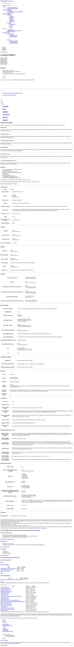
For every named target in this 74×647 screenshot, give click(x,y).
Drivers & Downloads (14, 40)
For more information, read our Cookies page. (12, 643)
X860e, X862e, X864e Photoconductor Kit (8, 568)
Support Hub (12, 34)
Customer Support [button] (6, 32)
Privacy (4, 638)
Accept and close (4, 645)
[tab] (38, 106)
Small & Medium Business (12, 7)
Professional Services (11, 31)
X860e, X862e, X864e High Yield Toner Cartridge (10, 579)
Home (4, 47)
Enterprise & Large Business (12, 8)
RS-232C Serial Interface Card (6, 588)
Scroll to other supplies (4, 555)
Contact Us (5, 622)
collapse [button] (1, 562)
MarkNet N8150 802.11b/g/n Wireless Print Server (10, 600)
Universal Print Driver (14, 42)
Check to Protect (10, 12)
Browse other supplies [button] (4, 564)
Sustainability (5, 629)
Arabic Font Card (4, 606)
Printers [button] (4, 6)
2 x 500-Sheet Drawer (5, 597)
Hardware (4, 49)
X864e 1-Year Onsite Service (6, 602)
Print (10, 26)
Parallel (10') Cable (4, 595)
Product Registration (13, 35)
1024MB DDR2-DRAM (5, 592)
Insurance (11, 19)
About (4, 621)
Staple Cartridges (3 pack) (5, 570)
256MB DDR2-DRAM (5, 587)
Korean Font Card (4, 610)
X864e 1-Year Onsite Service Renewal (8, 609)
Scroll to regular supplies (4, 546)
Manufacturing (12, 21)
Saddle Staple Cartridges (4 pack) (7, 569)
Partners (4, 628)
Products (4, 48)
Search (4, 3)
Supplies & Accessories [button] (7, 9)
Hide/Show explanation (35, 530)
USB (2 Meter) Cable (4, 593)
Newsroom (5, 626)
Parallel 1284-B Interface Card (6, 591)
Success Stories (5, 630)
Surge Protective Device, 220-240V (7, 607)
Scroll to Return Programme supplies (7, 539)
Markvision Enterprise (14, 43)
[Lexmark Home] (10, 1)
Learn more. (42, 544)
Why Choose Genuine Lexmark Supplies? (15, 11)
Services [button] (4, 28)
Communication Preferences (8, 631)
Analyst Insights (6, 624)
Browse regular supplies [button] (5, 575)
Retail (11, 22)
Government (12, 16)
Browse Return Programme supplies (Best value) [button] (10, 557)
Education (11, 20)
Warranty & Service (13, 36)
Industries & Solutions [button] (7, 13)
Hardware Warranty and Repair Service (14, 30)
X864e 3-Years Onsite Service (6, 605)
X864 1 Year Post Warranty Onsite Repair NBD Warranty (11, 596)
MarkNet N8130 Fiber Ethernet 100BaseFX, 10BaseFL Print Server (13, 601)
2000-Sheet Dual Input (5, 598)
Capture (11, 27)
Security (11, 25)
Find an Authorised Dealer (7, 625)
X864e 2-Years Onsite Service (6, 604)
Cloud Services (12, 24)
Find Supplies (9, 10)
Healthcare (12, 17)
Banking (11, 15)
